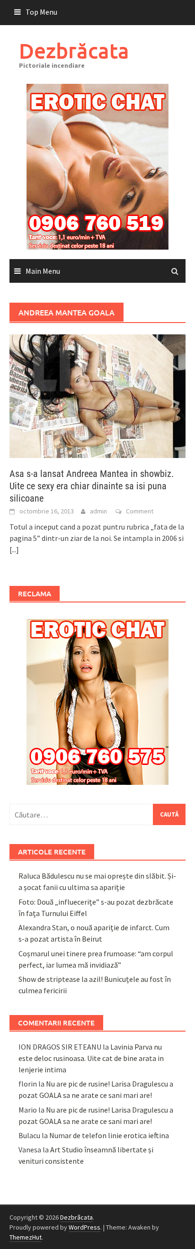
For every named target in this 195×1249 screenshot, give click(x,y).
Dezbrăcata (74, 50)
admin (98, 511)
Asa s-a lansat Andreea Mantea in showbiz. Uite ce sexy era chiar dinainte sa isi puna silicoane (91, 486)
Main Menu (43, 271)
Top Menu (41, 12)
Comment (139, 511)
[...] (14, 549)
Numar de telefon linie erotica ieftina (109, 1135)
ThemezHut (25, 1237)
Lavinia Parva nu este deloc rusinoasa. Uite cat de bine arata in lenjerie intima (91, 1058)
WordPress (84, 1227)
